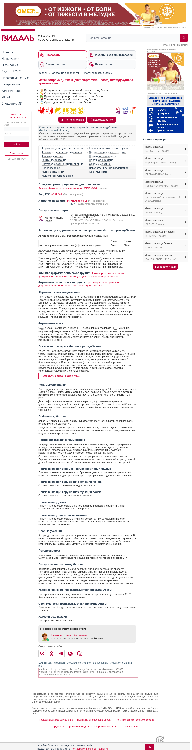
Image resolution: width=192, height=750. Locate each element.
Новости (7, 52)
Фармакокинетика (52, 155)
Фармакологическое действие (107, 151)
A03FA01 (57, 194)
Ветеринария (11, 84)
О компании (10, 65)
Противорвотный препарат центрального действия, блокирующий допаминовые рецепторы (81, 275)
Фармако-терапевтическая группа (62, 151)
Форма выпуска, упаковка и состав (63, 148)
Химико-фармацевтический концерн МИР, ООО (67, 187)
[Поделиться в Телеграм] (61, 653)
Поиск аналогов (74, 119)
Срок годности (98, 171)
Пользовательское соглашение (56, 720)
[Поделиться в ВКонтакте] (42, 653)
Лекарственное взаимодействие (109, 167)
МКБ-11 (7, 97)
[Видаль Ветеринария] (165, 114)
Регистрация (16, 153)
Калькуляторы (11, 90)
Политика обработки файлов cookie (135, 720)
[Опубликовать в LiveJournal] (70, 653)
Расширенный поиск (175, 44)
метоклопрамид (77, 200)
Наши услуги (10, 58)
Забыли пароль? (17, 159)
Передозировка (51, 167)
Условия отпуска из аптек (57, 175)
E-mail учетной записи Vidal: (16, 123)
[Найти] (184, 38)
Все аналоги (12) (165, 266)
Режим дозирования (54, 159)
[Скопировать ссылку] (79, 653)
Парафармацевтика (15, 77)
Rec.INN (72, 203)
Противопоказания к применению (62, 163)
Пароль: (8, 133)
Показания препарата (102, 155)
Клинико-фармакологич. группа (108, 148)
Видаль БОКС (11, 71)
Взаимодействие (103, 119)
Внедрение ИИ (12, 103)
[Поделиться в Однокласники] (51, 653)
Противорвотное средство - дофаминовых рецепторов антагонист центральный (79, 284)
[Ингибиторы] (95, 14)
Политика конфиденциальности (94, 720)
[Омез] (165, 71)
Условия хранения (53, 171)
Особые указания (100, 163)
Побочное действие (101, 159)
